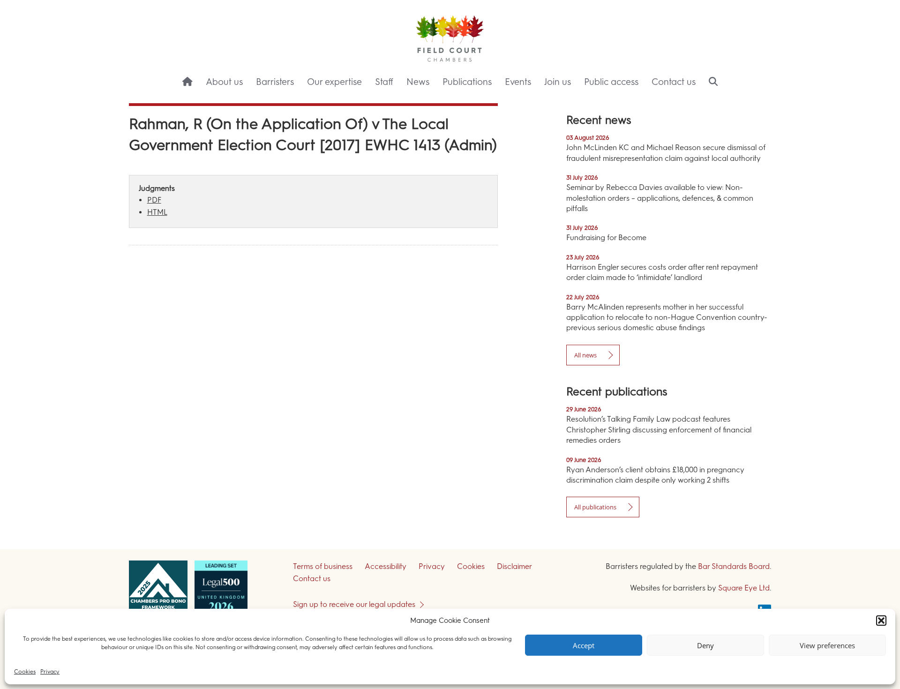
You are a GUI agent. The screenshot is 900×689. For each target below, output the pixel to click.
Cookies (25, 671)
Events (518, 81)
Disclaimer (514, 566)
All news (585, 355)
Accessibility (385, 566)
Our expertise (334, 81)
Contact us (674, 81)
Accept (583, 645)
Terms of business (322, 566)
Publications (467, 81)
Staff (384, 81)
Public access (611, 81)
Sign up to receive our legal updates (354, 604)
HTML (157, 212)
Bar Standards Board (734, 566)
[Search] (713, 82)
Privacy (50, 671)
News (417, 81)
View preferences (827, 645)
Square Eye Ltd (744, 587)
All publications (595, 507)
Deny (705, 645)
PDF (154, 200)
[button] (881, 620)
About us (224, 81)
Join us (557, 81)
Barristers (275, 81)
